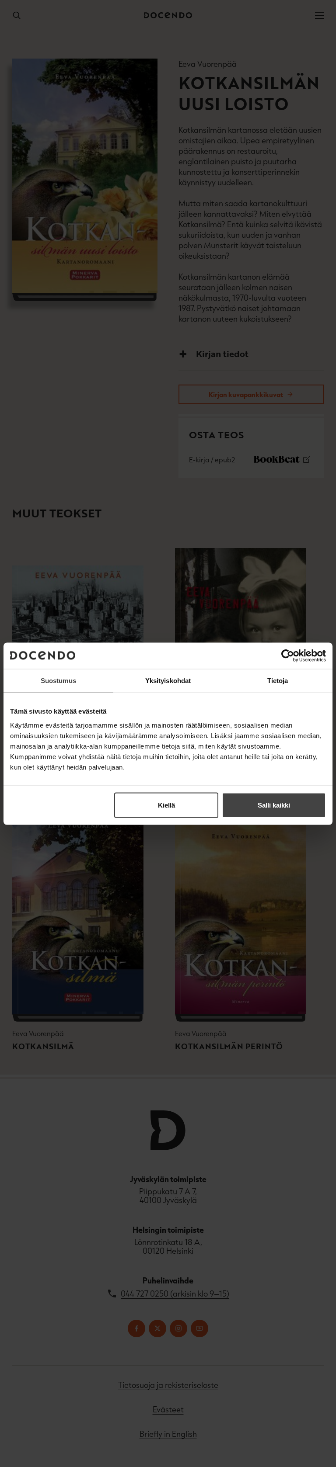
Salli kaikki (274, 804)
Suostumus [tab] (58, 680)
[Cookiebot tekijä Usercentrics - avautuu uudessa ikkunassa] (287, 655)
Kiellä (166, 804)
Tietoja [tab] (277, 680)
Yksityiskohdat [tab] (168, 680)
